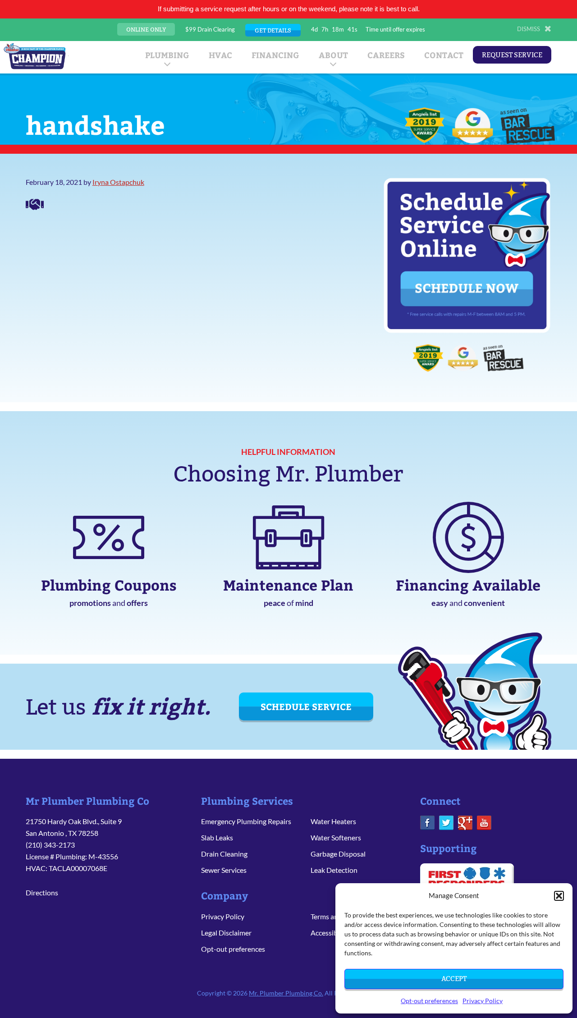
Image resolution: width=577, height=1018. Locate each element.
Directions (42, 892)
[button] (558, 895)
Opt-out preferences (429, 1000)
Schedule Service (306, 706)
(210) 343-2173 (50, 844)
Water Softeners (336, 837)
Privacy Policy (483, 1000)
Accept (454, 978)
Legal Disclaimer (226, 932)
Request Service (512, 54)
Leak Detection (334, 870)
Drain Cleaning (224, 853)
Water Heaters (333, 821)
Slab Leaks (217, 837)
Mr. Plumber (35, 56)
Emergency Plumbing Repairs (246, 821)
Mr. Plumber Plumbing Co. (286, 993)
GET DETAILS (273, 30)
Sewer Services (224, 870)
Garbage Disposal (338, 853)
